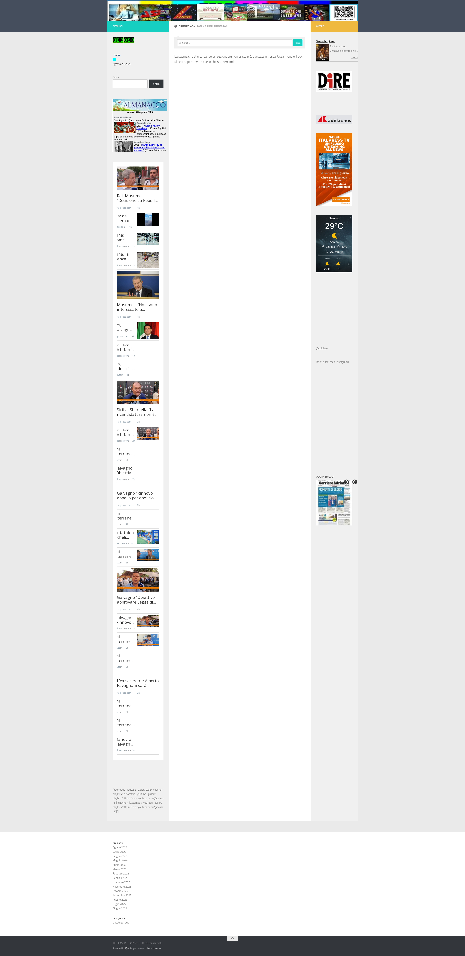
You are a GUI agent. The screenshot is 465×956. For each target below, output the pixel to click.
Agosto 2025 (120, 899)
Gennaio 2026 (120, 878)
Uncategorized (121, 922)
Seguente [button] (346, 482)
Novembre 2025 (122, 886)
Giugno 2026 (120, 856)
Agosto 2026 (120, 847)
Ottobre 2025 (120, 891)
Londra (116, 55)
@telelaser (322, 348)
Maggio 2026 (120, 860)
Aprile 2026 (119, 864)
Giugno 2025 (120, 908)
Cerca (116, 77)
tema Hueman (154, 948)
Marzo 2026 (119, 869)
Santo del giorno (325, 41)
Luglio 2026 (119, 851)
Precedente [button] (354, 482)
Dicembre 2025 (121, 882)
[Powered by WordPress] (126, 948)
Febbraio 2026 (121, 873)
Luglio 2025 (119, 904)
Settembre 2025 (122, 895)
